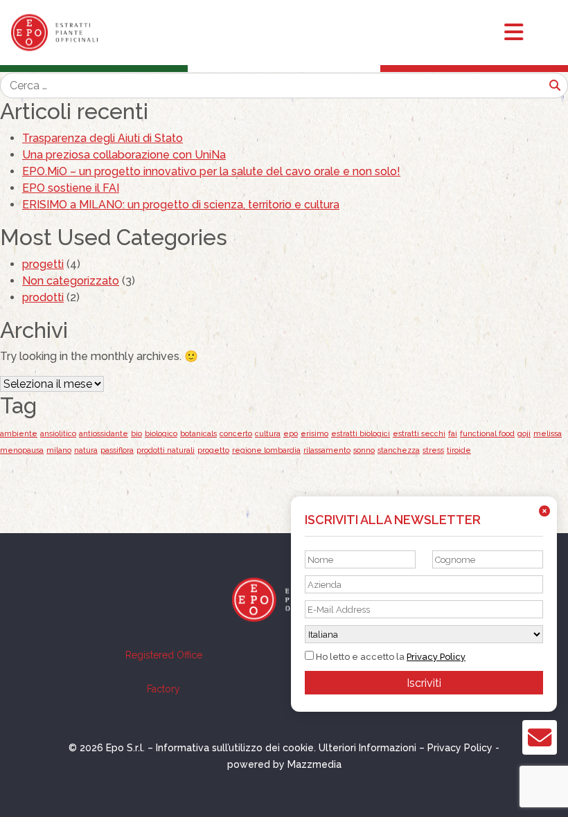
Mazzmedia (314, 764)
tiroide (459, 450)
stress (433, 450)
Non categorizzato (70, 280)
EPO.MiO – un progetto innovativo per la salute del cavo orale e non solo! (211, 171)
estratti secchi (419, 433)
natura (86, 450)
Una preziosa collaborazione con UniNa (124, 154)
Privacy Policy (436, 657)
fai (452, 433)
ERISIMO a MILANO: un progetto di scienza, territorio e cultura (180, 204)
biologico (161, 433)
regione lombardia (266, 450)
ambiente (18, 433)
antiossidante (103, 433)
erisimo (314, 433)
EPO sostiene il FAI (70, 188)
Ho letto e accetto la (389, 657)
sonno (364, 450)
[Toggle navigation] (526, 32)
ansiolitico (58, 433)
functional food (487, 433)
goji (524, 433)
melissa (547, 433)
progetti (43, 264)
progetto (213, 450)
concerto (236, 433)
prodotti (43, 297)
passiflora (117, 450)
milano (58, 450)
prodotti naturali (165, 450)
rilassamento (326, 450)
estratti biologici (360, 433)
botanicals (198, 433)
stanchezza (399, 450)
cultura (268, 433)
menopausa (22, 450)
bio (136, 433)
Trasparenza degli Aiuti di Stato (102, 138)
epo (290, 433)
